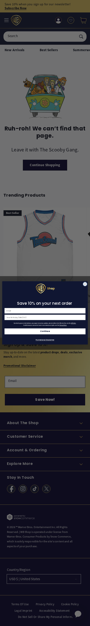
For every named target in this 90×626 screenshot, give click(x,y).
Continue (45, 331)
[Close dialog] (85, 284)
